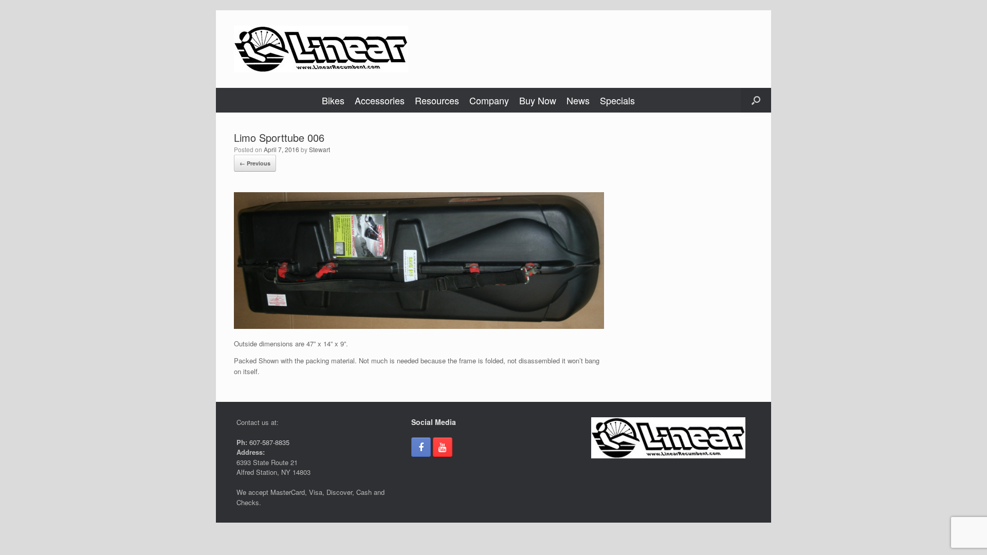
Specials (617, 100)
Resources (437, 100)
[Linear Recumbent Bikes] (321, 49)
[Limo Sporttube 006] (419, 326)
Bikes (333, 100)
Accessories (380, 100)
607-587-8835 (268, 442)
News (578, 100)
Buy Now (537, 100)
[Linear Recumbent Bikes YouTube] (442, 447)
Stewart (319, 149)
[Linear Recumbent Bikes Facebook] (421, 447)
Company (489, 100)
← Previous (255, 163)
